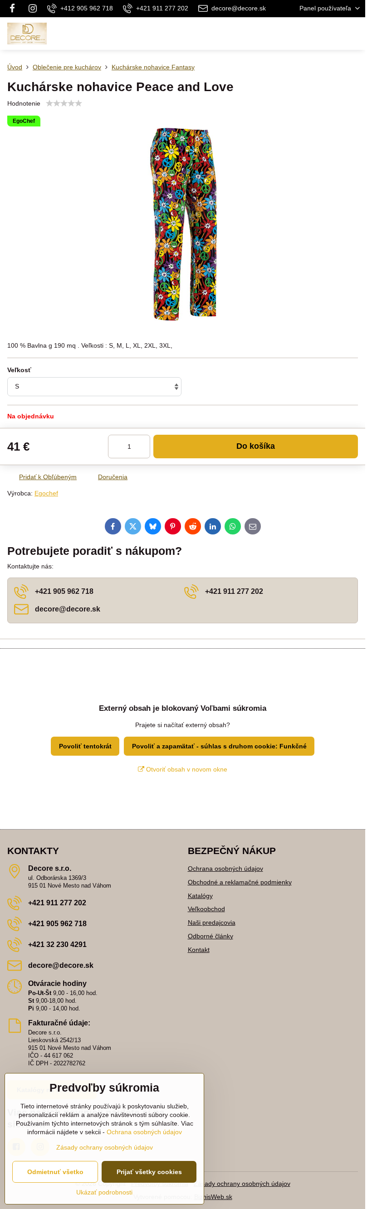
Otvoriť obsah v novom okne (185, 769)
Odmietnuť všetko (55, 1171)
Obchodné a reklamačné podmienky (240, 882)
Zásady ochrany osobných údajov (242, 1183)
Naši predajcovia (211, 922)
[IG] (32, 8)
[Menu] (354, 33)
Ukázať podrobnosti (104, 1192)
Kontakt (199, 949)
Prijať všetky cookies (149, 1171)
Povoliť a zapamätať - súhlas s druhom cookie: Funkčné (219, 746)
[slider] (64, 103)
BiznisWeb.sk (213, 1196)
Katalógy (200, 895)
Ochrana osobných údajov (225, 868)
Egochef (46, 493)
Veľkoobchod (206, 909)
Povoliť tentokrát (85, 746)
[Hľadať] (311, 33)
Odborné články (210, 936)
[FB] (14, 8)
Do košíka (255, 446)
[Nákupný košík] (332, 33)
